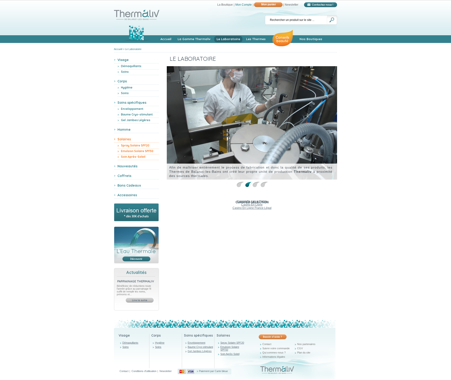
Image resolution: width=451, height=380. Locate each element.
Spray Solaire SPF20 (135, 145)
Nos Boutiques (310, 39)
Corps (156, 335)
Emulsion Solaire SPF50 (137, 151)
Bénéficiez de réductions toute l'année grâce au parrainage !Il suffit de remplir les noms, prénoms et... (134, 290)
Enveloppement (132, 109)
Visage (124, 335)
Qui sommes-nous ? (274, 352)
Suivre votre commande (276, 348)
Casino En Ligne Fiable (252, 201)
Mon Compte (243, 4)
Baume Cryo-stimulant (137, 114)
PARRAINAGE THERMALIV (135, 281)
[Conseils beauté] (282, 37)
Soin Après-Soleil (133, 156)
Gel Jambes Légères (135, 120)
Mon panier (268, 4)
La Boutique (225, 4)
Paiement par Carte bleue (213, 371)
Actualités (136, 272)
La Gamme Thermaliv (194, 39)
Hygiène (126, 87)
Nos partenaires (306, 344)
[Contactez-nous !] (320, 4)
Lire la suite (139, 300)
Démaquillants (131, 66)
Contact (266, 344)
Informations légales (273, 356)
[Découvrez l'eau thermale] (136, 245)
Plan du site (303, 352)
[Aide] (273, 336)
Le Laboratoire (228, 39)
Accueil (165, 39)
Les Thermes (256, 39)
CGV (300, 348)
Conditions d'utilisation (144, 371)
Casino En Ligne (252, 204)
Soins (125, 71)
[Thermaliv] (137, 11)
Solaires (223, 335)
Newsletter (291, 4)
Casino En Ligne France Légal (252, 208)
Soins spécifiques (198, 335)
